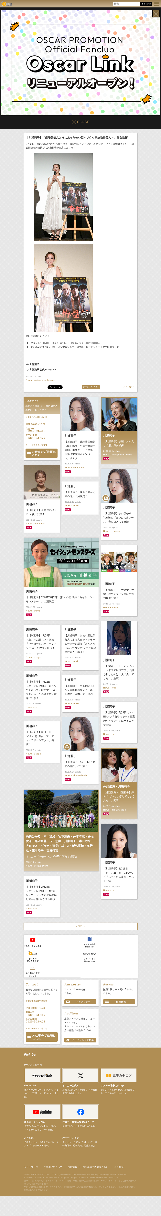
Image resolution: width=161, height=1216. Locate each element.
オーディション (70, 1137)
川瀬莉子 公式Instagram (43, 370)
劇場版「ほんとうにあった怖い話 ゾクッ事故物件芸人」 (72, 343)
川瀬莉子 (34, 364)
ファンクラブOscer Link (89, 960)
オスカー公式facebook (89, 945)
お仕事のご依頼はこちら (32, 974)
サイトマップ (31, 1167)
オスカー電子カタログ (32, 960)
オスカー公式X (70, 1085)
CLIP (91, 387)
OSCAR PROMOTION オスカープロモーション (6, 3)
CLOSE (128, 387)
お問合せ (42, 453)
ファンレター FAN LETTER (80, 1001)
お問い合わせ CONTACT (42, 1037)
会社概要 (119, 1167)
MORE (80, 926)
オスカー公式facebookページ (78, 1122)
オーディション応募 (80, 1040)
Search (146, 4)
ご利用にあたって (53, 1167)
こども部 (29, 1137)
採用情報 (72, 1167)
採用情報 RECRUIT (119, 1001)
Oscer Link (30, 1085)
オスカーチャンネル (32, 946)
